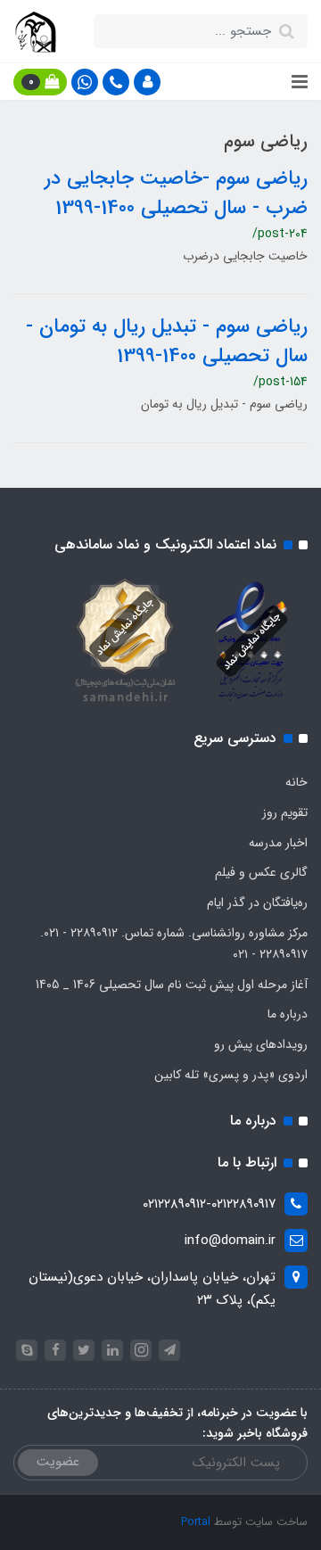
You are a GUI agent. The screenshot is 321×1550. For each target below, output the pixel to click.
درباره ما (288, 1014)
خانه (296, 782)
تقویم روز (285, 812)
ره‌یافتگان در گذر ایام (257, 902)
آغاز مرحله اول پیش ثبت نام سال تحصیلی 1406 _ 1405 (172, 984)
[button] (147, 82)
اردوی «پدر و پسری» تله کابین (231, 1074)
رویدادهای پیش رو (261, 1044)
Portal (195, 1522)
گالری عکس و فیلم (261, 872)
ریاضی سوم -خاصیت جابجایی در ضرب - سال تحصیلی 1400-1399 (176, 193)
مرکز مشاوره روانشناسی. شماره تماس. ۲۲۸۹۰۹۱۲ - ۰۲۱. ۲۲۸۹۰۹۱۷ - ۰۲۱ (174, 943)
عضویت (58, 1461)
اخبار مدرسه (278, 843)
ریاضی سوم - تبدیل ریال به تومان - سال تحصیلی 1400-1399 (167, 341)
